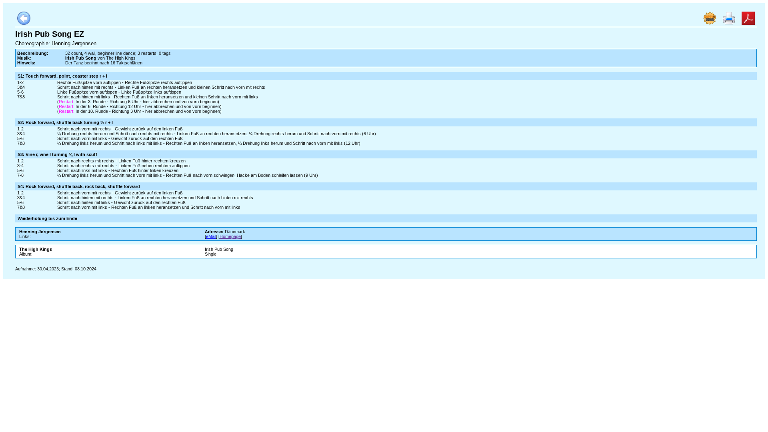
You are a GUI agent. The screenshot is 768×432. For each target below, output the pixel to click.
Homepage (230, 236)
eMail (211, 236)
